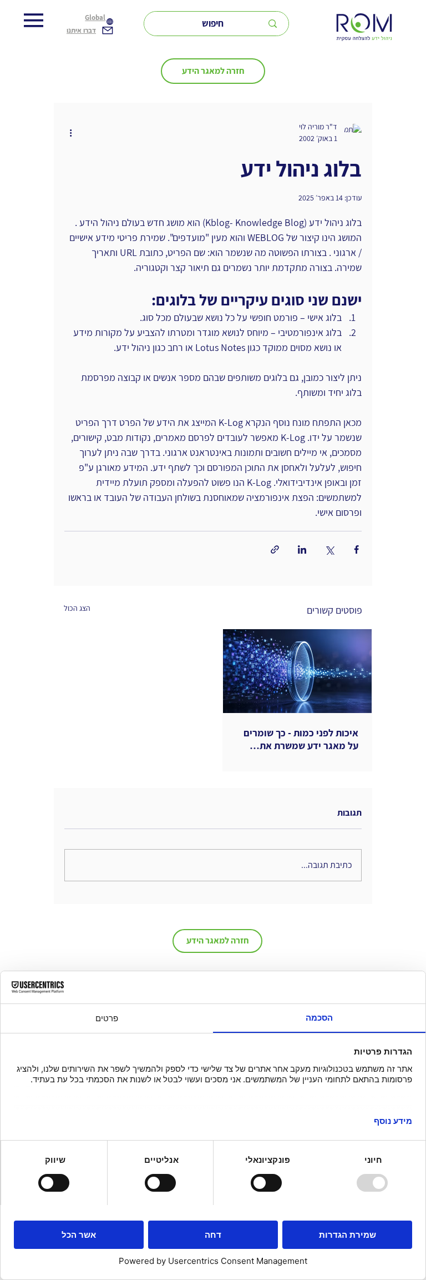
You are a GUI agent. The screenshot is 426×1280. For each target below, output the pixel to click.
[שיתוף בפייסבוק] (356, 549)
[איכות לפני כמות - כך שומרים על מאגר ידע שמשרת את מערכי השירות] (297, 671)
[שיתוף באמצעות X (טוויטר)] (329, 549)
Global (95, 17)
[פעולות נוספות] (71, 132)
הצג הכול (77, 608)
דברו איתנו (81, 30)
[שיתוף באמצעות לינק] (275, 549)
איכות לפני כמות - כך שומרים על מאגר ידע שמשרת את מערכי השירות (301, 739)
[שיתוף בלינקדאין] (302, 549)
